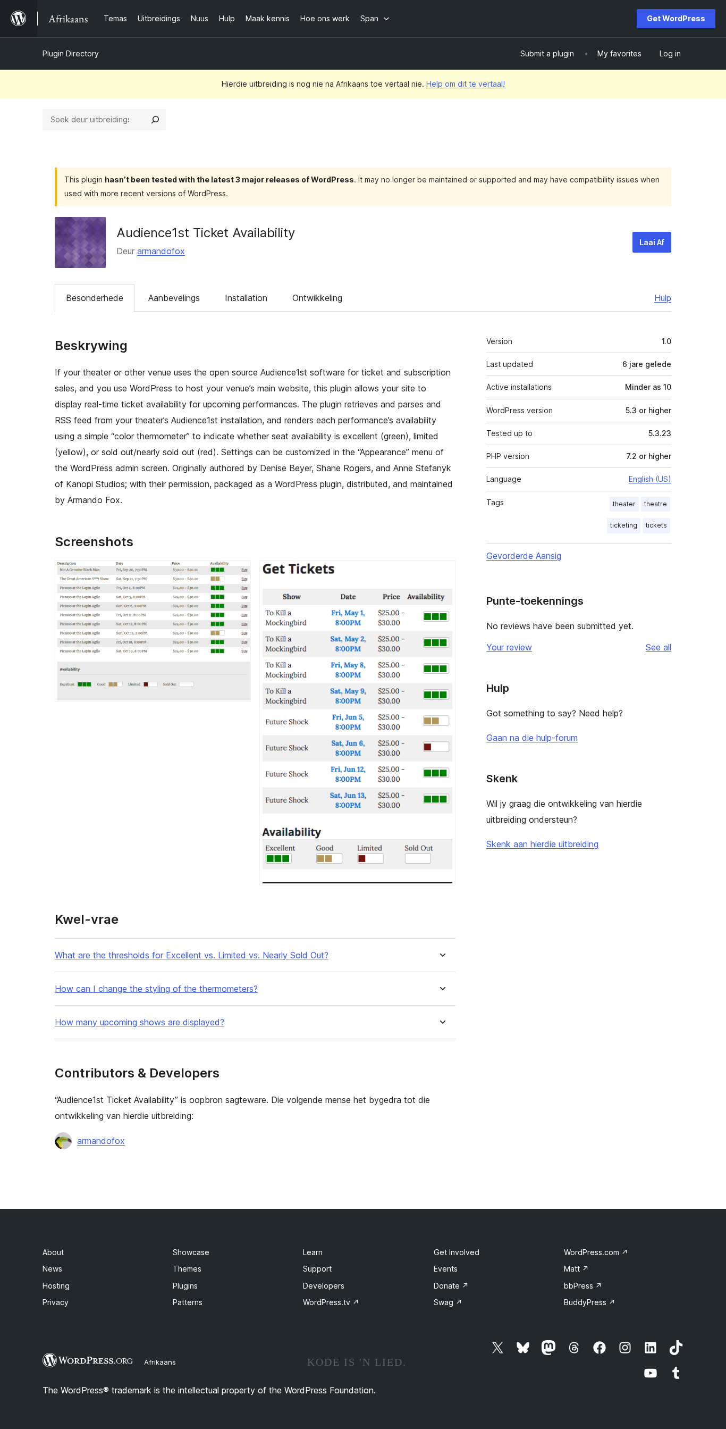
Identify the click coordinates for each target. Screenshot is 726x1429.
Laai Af (651, 242)
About (53, 1252)
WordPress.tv (331, 1302)
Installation (246, 298)
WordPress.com (596, 1252)
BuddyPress (589, 1302)
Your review (509, 647)
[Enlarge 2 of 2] (441, 575)
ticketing (623, 525)
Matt (576, 1268)
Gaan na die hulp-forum (532, 737)
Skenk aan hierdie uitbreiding (542, 844)
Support (317, 1268)
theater (624, 504)
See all (658, 647)
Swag (448, 1302)
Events (446, 1268)
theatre (655, 504)
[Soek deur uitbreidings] (155, 119)
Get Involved (456, 1252)
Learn (313, 1252)
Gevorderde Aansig (523, 555)
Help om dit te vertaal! (465, 83)
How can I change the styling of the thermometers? (156, 989)
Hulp (662, 298)
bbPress (583, 1285)
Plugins (185, 1285)
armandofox (161, 251)
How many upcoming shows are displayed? (139, 1022)
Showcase (191, 1252)
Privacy (56, 1302)
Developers (323, 1285)
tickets (656, 525)
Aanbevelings (174, 298)
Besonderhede (94, 298)
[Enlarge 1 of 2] (236, 575)
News (52, 1268)
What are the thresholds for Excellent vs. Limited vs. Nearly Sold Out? (191, 955)
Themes (187, 1268)
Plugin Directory (71, 53)
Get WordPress (676, 18)
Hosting (56, 1285)
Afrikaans (160, 1362)
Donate (451, 1285)
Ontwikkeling (317, 298)
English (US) (650, 478)
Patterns (187, 1302)
